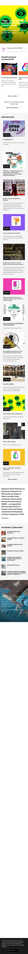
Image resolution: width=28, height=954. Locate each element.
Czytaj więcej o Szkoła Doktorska (14, 566)
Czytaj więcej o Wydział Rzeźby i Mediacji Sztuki (14, 539)
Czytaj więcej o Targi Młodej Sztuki (14, 133)
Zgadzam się (12, 950)
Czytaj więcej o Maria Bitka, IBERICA (14, 378)
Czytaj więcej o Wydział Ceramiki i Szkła (14, 552)
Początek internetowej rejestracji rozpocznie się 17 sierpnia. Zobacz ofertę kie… (13, 31)
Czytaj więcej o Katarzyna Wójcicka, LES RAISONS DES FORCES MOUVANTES (14, 316)
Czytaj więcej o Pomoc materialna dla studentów (14, 227)
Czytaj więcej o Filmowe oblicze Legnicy (14, 434)
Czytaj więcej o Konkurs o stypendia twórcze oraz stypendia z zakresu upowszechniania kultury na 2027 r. (14, 289)
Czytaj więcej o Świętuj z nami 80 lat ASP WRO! (14, 49)
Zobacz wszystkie (12, 96)
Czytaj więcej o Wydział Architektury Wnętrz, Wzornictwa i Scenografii (14, 559)
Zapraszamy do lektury (14, 108)
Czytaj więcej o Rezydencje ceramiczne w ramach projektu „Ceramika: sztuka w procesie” (14, 259)
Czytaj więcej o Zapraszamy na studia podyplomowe (14, 407)
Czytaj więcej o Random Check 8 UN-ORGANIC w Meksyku (14, 195)
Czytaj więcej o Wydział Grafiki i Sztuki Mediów (14, 546)
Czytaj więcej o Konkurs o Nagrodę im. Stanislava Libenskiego (14, 463)
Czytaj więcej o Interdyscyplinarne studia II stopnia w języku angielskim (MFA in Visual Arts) (14, 574)
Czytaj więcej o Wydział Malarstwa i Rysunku (14, 533)
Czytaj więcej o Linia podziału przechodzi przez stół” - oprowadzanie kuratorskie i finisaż (14, 347)
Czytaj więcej (6, 518)
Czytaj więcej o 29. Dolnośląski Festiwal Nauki (9, 75)
